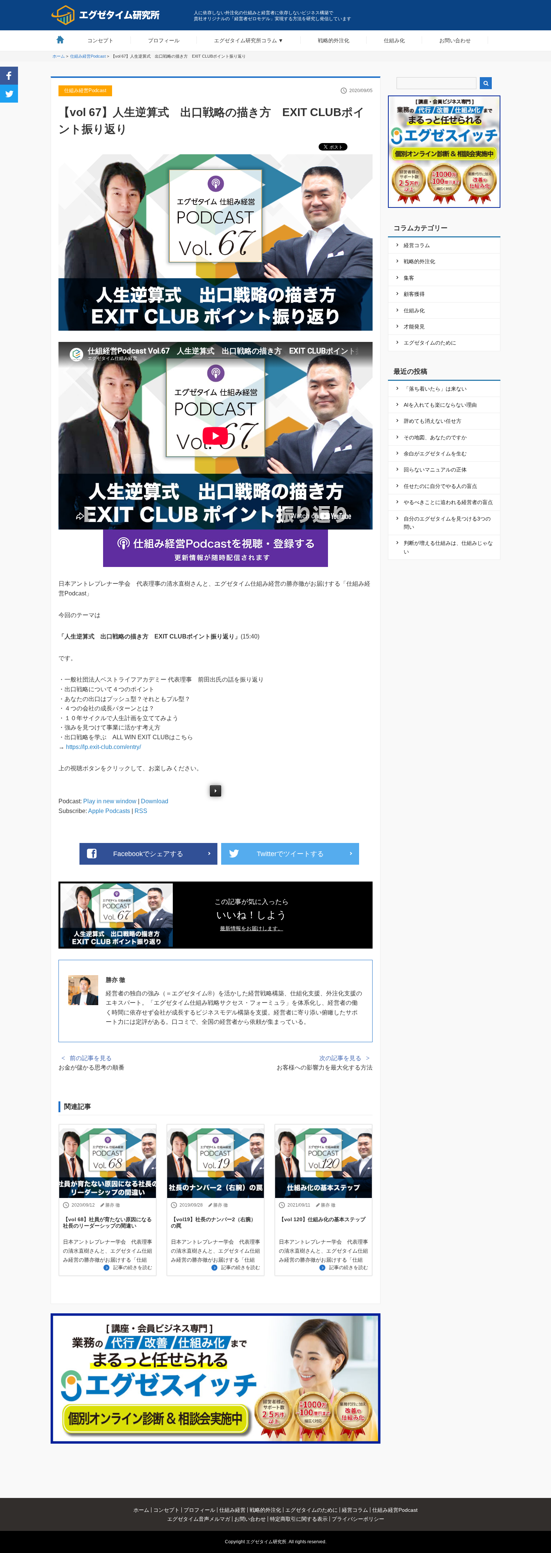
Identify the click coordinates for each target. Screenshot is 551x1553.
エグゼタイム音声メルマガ (198, 1519)
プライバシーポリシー (358, 1519)
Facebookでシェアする (148, 854)
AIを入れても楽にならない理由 (440, 405)
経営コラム (417, 245)
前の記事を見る (91, 1058)
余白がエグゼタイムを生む (435, 454)
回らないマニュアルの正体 (435, 470)
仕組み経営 (232, 1510)
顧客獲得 (414, 294)
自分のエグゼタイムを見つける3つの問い (447, 523)
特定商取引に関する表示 (299, 1519)
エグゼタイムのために (430, 343)
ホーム (141, 1510)
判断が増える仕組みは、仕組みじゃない (448, 547)
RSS (141, 811)
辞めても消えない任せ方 (432, 421)
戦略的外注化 (333, 40)
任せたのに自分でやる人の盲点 (440, 486)
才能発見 (414, 327)
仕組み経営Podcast (85, 90)
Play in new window (109, 801)
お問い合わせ (455, 40)
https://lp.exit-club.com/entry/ (103, 747)
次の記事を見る (340, 1058)
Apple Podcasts (109, 811)
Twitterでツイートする (290, 854)
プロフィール (164, 40)
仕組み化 (394, 40)
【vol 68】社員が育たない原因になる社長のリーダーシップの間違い (107, 1222)
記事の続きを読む (132, 1267)
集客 (409, 278)
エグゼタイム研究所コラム (245, 40)
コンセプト (100, 40)
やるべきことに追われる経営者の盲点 (448, 502)
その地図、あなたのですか (435, 437)
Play (216, 791)
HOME (60, 39)
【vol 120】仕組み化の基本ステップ (322, 1219)
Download (154, 801)
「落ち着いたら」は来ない (435, 389)
